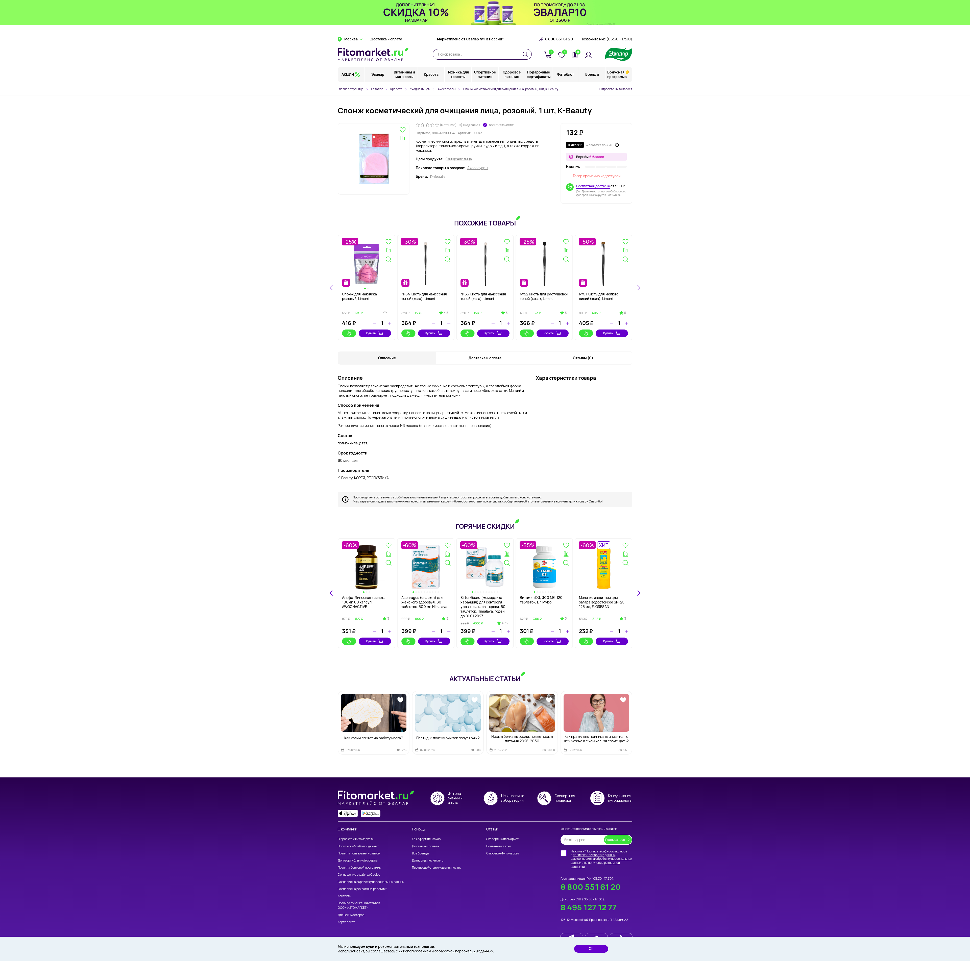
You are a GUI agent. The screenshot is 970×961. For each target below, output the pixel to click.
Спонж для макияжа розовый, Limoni (359, 296)
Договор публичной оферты (357, 860)
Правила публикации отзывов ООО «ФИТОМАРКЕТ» (359, 905)
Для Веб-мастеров (351, 915)
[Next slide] (638, 287)
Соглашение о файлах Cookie (359, 874)
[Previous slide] (331, 593)
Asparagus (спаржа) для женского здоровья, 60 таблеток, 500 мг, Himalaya (424, 602)
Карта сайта (346, 922)
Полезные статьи (498, 846)
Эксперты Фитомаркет (502, 839)
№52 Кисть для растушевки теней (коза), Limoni (544, 296)
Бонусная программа (617, 74)
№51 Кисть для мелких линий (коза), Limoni (598, 296)
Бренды (592, 74)
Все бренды (420, 853)
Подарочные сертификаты (539, 74)
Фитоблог (565, 74)
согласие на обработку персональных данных (601, 860)
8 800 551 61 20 (559, 39)
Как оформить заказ (426, 839)
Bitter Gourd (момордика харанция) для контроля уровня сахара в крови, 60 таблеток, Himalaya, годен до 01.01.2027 (482, 606)
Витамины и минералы (404, 74)
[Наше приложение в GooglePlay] (370, 813)
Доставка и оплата (386, 39)
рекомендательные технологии (406, 946)
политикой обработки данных (594, 855)
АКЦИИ (348, 74)
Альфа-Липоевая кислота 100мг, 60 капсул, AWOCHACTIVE (363, 602)
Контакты (344, 896)
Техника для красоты (458, 74)
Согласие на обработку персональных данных (371, 882)
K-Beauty (437, 176)
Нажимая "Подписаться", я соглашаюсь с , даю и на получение (601, 859)
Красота (431, 74)
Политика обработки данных (358, 846)
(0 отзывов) (448, 125)
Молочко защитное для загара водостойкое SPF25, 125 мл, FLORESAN (602, 602)
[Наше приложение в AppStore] (348, 813)
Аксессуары (477, 168)
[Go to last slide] (331, 287)
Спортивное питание (485, 74)
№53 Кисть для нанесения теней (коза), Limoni (483, 296)
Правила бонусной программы (359, 867)
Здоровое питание (512, 74)
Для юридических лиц (427, 860)
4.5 (446, 313)
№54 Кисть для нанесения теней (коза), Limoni (424, 296)
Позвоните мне (606, 39)
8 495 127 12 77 (589, 907)
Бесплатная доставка (593, 186)
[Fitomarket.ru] (373, 54)
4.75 (504, 623)
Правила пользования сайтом (359, 853)
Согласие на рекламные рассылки (362, 889)
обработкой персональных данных (463, 951)
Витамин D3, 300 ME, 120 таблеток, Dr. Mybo (541, 599)
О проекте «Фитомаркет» (356, 839)
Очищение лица (459, 159)
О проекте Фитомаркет (615, 89)
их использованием (415, 951)
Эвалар (377, 74)
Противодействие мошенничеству (436, 867)
